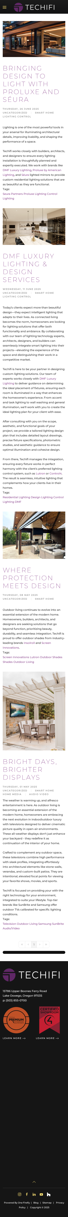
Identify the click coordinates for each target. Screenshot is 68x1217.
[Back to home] (34, 7)
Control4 (56, 473)
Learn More (12, 1038)
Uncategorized (15, 112)
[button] (4, 7)
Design (35, 497)
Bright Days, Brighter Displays (30, 769)
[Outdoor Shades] (34, 535)
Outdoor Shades (51, 657)
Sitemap (46, 1202)
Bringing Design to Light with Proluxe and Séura (31, 83)
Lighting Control (17, 116)
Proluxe (29, 194)
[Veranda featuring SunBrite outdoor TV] (34, 711)
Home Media (12, 794)
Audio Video (39, 794)
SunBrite (58, 923)
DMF (18, 502)
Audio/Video (11, 928)
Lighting (8, 198)
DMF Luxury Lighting (17, 170)
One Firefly (24, 1202)
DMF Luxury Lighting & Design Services (29, 268)
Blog (35, 1202)
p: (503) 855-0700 (15, 1000)
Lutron (40, 473)
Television (9, 923)
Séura (25, 175)
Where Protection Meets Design (32, 578)
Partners (17, 194)
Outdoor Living (23, 662)
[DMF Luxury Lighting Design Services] (34, 226)
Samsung (44, 923)
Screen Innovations (16, 657)
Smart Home (44, 112)
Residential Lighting (16, 497)
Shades (8, 662)
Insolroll (29, 643)
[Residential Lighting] (34, 38)
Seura (6, 194)
